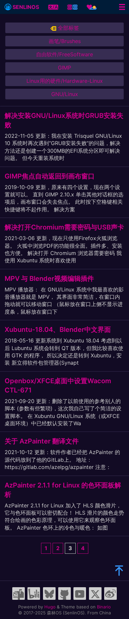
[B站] (33, 593)
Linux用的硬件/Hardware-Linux (64, 80)
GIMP (64, 67)
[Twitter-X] (95, 593)
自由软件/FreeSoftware (64, 54)
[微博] (110, 593)
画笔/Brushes (65, 41)
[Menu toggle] (122, 7)
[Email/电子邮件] (18, 593)
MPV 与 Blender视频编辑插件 (49, 279)
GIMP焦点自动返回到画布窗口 (50, 176)
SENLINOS (25, 7)
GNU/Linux (64, 94)
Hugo (50, 606)
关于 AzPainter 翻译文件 (42, 441)
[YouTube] (79, 593)
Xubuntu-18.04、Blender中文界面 (58, 330)
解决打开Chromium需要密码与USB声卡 (64, 227)
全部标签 (67, 28)
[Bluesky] (49, 593)
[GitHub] (64, 593)
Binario (104, 606)
